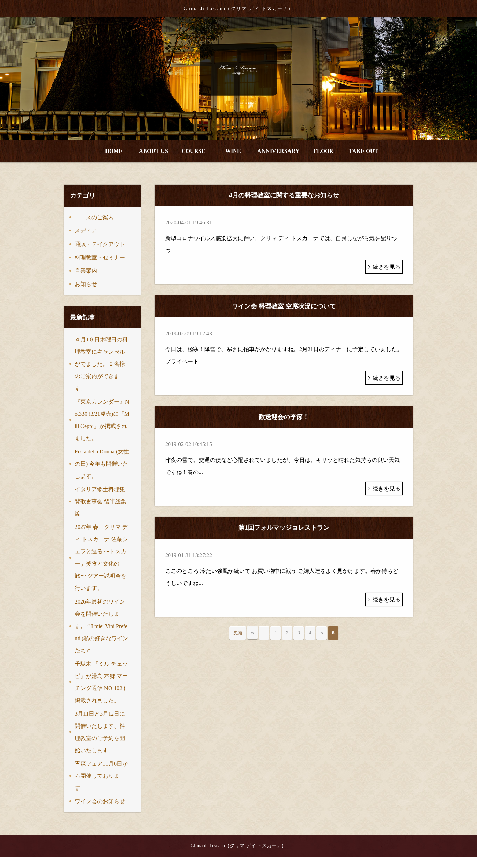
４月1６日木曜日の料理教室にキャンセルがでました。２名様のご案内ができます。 (101, 364)
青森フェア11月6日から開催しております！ (101, 776)
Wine (233, 151)
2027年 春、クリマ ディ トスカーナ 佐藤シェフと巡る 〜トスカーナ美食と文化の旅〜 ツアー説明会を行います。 (101, 557)
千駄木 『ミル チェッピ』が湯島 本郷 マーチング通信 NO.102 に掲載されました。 (102, 682)
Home (114, 151)
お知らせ (86, 284)
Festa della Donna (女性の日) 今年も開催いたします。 (102, 464)
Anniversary (278, 151)
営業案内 (86, 271)
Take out (363, 151)
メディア (86, 231)
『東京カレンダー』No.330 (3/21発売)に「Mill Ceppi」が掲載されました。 (102, 420)
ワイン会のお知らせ (100, 801)
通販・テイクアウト (100, 244)
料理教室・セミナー (100, 257)
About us (153, 151)
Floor (323, 151)
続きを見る (387, 267)
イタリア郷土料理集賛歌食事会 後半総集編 (100, 501)
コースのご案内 (94, 217)
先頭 (238, 633)
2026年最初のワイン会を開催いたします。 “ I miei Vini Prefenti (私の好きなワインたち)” (101, 626)
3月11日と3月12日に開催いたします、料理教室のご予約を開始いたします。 (100, 732)
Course (193, 151)
